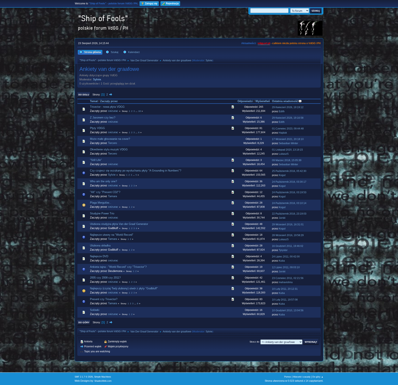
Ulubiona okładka (100, 245)
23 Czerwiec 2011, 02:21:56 (287, 278)
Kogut (282, 175)
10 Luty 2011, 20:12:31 (285, 288)
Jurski (282, 217)
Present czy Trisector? (103, 299)
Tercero (112, 143)
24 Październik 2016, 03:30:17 (289, 181)
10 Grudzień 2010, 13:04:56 (287, 310)
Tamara (112, 196)
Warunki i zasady (302, 376)
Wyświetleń (262, 101)
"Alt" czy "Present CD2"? (105, 192)
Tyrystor (283, 250)
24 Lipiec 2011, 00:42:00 (286, 256)
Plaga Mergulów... (100, 202)
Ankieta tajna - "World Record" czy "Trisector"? (118, 266)
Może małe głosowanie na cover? (110, 138)
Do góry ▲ (317, 376)
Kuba (282, 260)
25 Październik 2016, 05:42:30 (289, 171)
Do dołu (83, 94)
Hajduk (283, 132)
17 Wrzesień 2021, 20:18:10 (288, 139)
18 (139, 111)
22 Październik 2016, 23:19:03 (289, 213)
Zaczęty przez (109, 101)
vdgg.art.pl (264, 43)
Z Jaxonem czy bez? (102, 117)
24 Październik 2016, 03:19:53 (289, 192)
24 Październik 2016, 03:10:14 (289, 203)
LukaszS (284, 153)
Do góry (83, 322)
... (137, 111)
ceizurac (113, 110)
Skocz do (254, 341)
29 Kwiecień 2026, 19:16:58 (287, 117)
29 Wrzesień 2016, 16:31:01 (288, 224)
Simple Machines (102, 376)
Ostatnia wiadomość (285, 101)
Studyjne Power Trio (102, 213)
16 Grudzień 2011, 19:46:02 (287, 246)
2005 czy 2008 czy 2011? (105, 277)
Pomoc (287, 376)
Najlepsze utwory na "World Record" (111, 234)
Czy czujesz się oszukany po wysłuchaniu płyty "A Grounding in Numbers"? (135, 170)
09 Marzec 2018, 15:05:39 (286, 160)
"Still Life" (96, 160)
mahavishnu (286, 282)
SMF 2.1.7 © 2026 (84, 376)
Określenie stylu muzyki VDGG (109, 149)
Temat (94, 101)
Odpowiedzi (245, 101)
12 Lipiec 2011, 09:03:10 (286, 267)
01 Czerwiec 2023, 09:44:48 (288, 128)
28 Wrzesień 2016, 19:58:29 (288, 235)
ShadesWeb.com (103, 381)
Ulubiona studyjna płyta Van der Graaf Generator (119, 224)
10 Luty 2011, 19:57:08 (285, 299)
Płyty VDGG (97, 128)
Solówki (94, 309)
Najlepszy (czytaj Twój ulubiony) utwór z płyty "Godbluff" (124, 288)
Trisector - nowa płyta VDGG (107, 106)
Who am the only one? (103, 181)
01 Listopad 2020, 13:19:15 (287, 149)
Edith (282, 111)
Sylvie (209, 60)
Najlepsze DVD (99, 256)
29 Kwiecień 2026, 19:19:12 (287, 107)
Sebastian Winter (288, 143)
